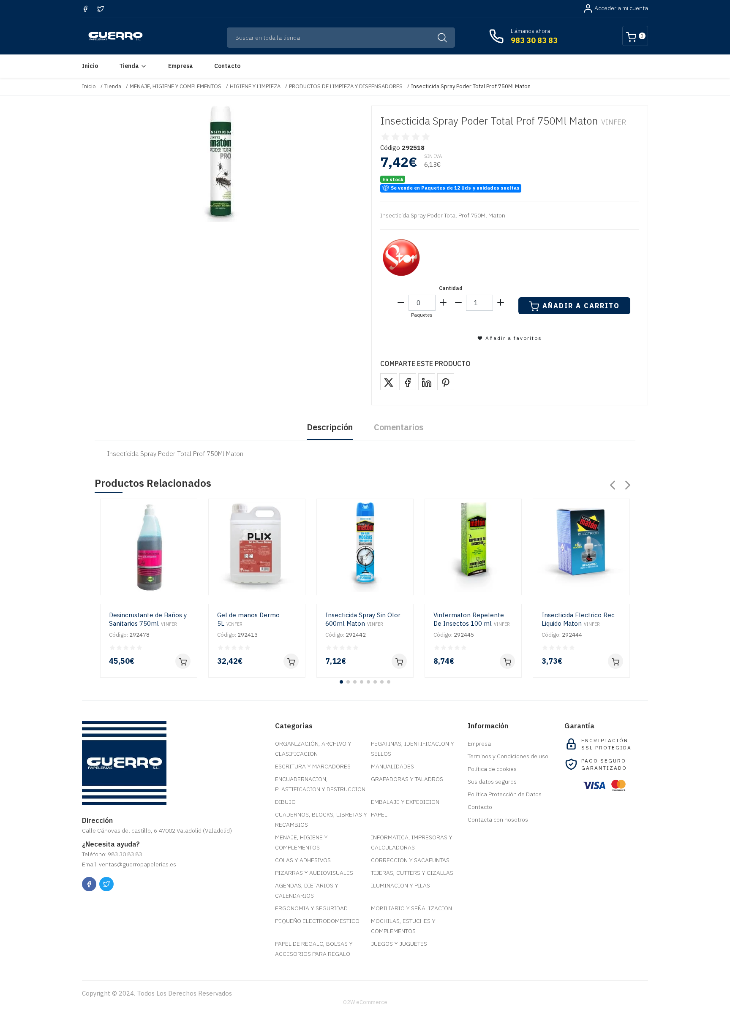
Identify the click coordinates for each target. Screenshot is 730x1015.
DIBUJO (285, 802)
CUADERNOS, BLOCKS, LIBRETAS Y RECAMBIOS (321, 819)
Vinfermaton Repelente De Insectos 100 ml (471, 619)
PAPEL (379, 814)
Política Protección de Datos (505, 794)
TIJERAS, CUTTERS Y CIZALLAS (412, 873)
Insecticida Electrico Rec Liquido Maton (578, 619)
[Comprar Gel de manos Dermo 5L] (291, 661)
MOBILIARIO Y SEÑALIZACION (411, 908)
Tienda (129, 66)
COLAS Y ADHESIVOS (303, 860)
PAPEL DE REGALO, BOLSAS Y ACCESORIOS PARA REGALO (314, 949)
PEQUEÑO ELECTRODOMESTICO (317, 921)
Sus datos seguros (492, 781)
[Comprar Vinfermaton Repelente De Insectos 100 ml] (507, 661)
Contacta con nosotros (498, 819)
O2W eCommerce (365, 1002)
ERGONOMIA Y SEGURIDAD (311, 908)
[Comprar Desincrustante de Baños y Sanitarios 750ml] (183, 661)
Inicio (90, 66)
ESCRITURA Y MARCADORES (313, 766)
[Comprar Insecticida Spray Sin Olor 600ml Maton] (399, 661)
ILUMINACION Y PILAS (400, 885)
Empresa (180, 66)
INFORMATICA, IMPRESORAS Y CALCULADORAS (411, 842)
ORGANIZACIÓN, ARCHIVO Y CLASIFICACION (313, 748)
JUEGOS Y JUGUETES (399, 943)
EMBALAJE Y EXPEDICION (405, 802)
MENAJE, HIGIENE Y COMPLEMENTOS (175, 86)
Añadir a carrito (581, 305)
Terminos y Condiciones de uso (508, 756)
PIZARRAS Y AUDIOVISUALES (314, 873)
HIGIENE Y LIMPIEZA (255, 86)
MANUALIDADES (392, 766)
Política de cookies (492, 769)
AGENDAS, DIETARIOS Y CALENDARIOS (306, 890)
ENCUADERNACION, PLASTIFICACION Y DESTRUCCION (320, 784)
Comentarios (398, 427)
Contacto (227, 66)
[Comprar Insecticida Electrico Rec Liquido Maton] (615, 661)
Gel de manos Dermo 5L (248, 619)
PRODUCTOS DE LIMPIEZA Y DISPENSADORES (346, 86)
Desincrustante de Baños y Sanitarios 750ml (148, 619)
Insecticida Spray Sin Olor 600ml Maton (362, 619)
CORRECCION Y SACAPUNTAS (410, 860)
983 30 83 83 (534, 40)
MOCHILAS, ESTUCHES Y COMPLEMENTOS (403, 926)
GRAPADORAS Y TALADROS (407, 779)
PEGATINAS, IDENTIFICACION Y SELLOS (412, 748)
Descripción (330, 427)
